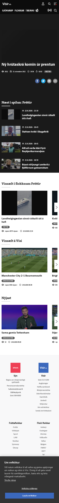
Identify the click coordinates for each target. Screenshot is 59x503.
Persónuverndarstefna (15, 386)
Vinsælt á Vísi (12, 240)
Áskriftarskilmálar (44, 394)
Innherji (43, 427)
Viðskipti (15, 431)
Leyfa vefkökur (29, 496)
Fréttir (48, 71)
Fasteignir (43, 431)
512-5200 (45, 380)
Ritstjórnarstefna (43, 390)
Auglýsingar (43, 383)
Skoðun (16, 441)
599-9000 (17, 396)
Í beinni (30, 11)
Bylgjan (43, 444)
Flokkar (19, 11)
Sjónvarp (15, 444)
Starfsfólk (43, 397)
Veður (43, 441)
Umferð (43, 401)
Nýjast (6, 298)
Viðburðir (43, 438)
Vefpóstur (43, 404)
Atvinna (43, 434)
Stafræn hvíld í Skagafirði (35, 132)
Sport (15, 434)
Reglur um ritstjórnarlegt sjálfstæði (15, 381)
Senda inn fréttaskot (43, 411)
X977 (43, 451)
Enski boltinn (8, 281)
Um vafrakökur (43, 407)
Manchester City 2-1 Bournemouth (22, 276)
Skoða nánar (10, 480)
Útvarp (15, 448)
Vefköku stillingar (30, 488)
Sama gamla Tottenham (15, 333)
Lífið (15, 438)
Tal (43, 455)
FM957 (43, 448)
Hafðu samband (43, 387)
